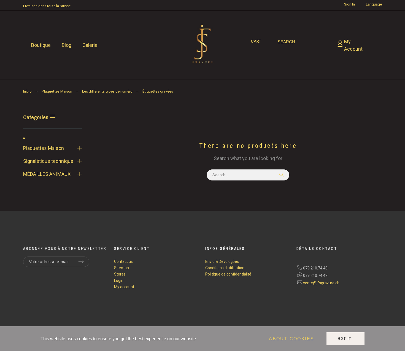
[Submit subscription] (81, 261)
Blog (66, 45)
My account (124, 287)
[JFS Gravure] (202, 45)
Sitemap (121, 268)
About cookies (291, 338)
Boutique (41, 45)
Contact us (123, 261)
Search (282, 174)
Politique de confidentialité (228, 274)
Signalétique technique (48, 161)
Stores (120, 274)
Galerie (90, 45)
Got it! (345, 338)
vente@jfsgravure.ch (321, 283)
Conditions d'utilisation (224, 268)
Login (118, 280)
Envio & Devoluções (222, 261)
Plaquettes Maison (43, 148)
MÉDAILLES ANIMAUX (47, 174)
